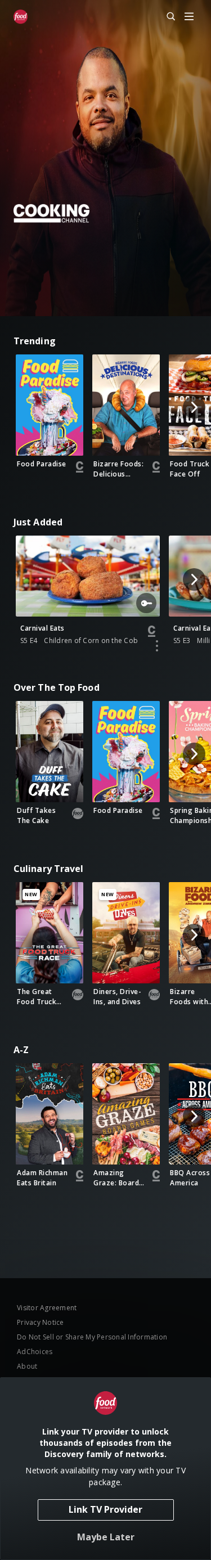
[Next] (194, 407)
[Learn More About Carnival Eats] (157, 645)
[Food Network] (21, 17)
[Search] (166, 16)
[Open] (189, 17)
